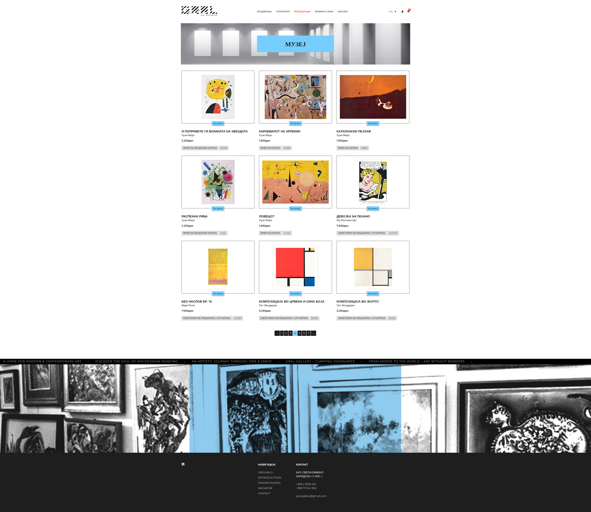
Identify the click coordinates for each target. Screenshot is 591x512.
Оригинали (282, 11)
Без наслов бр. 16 (197, 301)
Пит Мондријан (268, 305)
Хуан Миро (188, 135)
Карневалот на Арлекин (279, 131)
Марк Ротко (188, 305)
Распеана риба (194, 216)
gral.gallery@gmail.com (311, 496)
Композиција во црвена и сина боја (291, 301)
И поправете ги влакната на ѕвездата (215, 131)
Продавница (264, 11)
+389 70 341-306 (306, 488)
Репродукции (302, 11)
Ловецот (266, 216)
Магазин (343, 11)
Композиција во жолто (358, 301)
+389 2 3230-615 (306, 484)
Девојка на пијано (353, 216)
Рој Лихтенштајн (346, 220)
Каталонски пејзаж (354, 131)
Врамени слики (324, 11)
